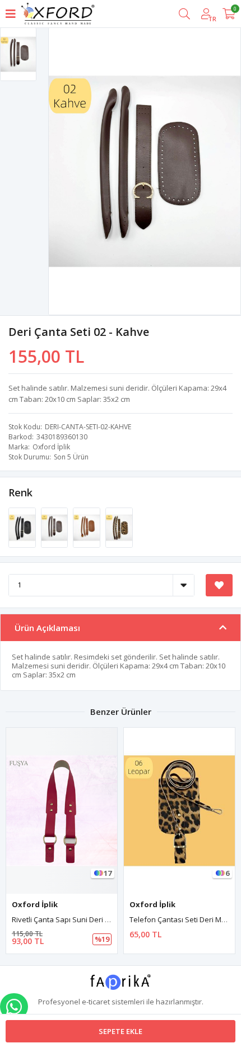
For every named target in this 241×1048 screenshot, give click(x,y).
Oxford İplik (51, 447)
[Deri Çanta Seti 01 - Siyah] (23, 526)
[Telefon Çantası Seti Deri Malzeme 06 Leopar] (179, 811)
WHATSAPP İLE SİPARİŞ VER (14, 1006)
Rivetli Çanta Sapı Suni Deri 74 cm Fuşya (79, 919)
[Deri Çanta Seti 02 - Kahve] (55, 526)
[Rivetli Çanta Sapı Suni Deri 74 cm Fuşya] (61, 811)
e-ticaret (96, 1002)
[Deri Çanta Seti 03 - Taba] (87, 526)
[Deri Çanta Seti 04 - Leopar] (119, 526)
